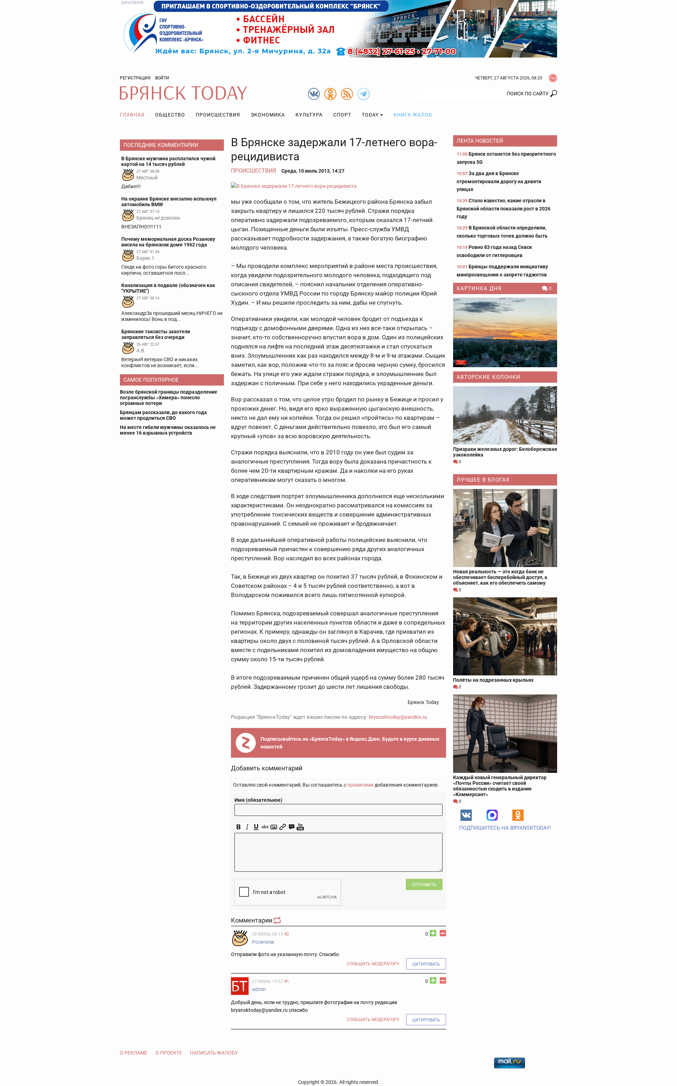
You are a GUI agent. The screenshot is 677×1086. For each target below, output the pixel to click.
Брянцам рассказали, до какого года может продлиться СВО (163, 415)
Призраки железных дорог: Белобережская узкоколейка (505, 452)
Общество (170, 115)
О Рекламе (133, 1053)
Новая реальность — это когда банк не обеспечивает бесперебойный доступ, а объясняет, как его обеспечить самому (500, 577)
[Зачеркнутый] (265, 827)
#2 (286, 934)
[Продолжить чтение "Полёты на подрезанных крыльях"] (505, 636)
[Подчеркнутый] (256, 827)
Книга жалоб (413, 115)
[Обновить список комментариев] (278, 920)
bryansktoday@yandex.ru (398, 717)
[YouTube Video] (300, 827)
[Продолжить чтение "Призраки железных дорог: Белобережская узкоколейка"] (505, 415)
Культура (309, 115)
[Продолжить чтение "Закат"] (505, 332)
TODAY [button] (370, 115)
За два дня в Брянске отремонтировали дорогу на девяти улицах (499, 181)
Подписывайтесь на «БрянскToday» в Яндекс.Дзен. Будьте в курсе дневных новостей (350, 743)
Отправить (424, 884)
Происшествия (218, 115)
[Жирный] (238, 827)
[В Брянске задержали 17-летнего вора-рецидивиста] (338, 186)
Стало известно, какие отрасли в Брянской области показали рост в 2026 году (503, 208)
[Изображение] (274, 827)
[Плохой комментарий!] (443, 933)
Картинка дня (479, 288)
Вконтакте (466, 815)
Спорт (342, 115)
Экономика (268, 115)
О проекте (168, 1053)
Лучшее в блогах (483, 480)
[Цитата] (291, 827)
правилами (360, 785)
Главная (132, 115)
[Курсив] (247, 827)
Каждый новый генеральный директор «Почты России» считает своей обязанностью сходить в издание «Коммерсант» (500, 786)
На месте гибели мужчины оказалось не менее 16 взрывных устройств (168, 430)
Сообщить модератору (373, 963)
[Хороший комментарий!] (433, 933)
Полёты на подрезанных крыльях (493, 680)
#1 (286, 981)
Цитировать (426, 964)
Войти (162, 78)
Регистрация (135, 78)
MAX (492, 815)
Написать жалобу (214, 1053)
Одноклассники (518, 815)
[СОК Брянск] (338, 28)
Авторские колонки (488, 377)
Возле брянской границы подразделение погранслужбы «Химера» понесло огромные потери (168, 397)
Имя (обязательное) (258, 800)
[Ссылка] (283, 827)
